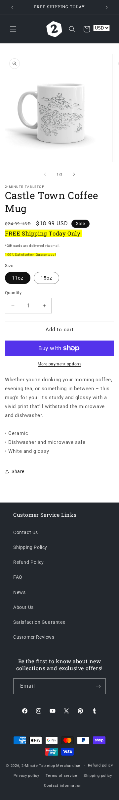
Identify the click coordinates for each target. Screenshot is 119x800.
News (19, 592)
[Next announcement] (106, 7)
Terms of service (61, 775)
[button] (13, 29)
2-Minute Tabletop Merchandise (50, 766)
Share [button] (18, 471)
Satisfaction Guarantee (39, 622)
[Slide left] (45, 174)
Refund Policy (28, 562)
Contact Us (25, 532)
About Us (23, 607)
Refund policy (100, 765)
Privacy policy (26, 775)
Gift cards (14, 245)
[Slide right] (74, 174)
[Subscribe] (98, 686)
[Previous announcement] (12, 7)
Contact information (62, 785)
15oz (46, 278)
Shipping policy (98, 775)
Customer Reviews (34, 637)
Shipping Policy (30, 547)
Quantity (13, 292)
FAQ (17, 577)
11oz (17, 278)
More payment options (59, 364)
